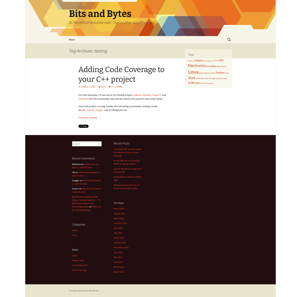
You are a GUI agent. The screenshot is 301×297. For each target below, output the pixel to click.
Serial (227, 73)
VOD (205, 83)
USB (191, 83)
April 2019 (118, 228)
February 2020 (120, 223)
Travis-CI (157, 94)
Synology (212, 78)
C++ (112, 86)
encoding (211, 66)
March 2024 (119, 208)
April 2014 (118, 262)
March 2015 (119, 237)
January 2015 (120, 242)
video (197, 82)
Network (208, 73)
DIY (221, 60)
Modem (201, 73)
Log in (75, 255)
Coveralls (83, 98)
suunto (206, 78)
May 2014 (118, 257)
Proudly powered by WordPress (84, 290)
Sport (74, 230)
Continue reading (89, 117)
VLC (202, 83)
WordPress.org (79, 270)
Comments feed (79, 265)
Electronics (197, 65)
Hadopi (218, 66)
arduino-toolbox (142, 94)
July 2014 (118, 252)
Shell (191, 78)
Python (220, 72)
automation (208, 61)
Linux (193, 72)
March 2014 (119, 267)
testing (119, 86)
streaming (199, 78)
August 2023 (119, 213)
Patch (213, 73)
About (72, 39)
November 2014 (121, 247)
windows (210, 83)
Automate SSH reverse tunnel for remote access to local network (127, 152)
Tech (103, 86)
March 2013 (119, 271)
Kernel (224, 66)
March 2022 (119, 218)
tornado (224, 78)
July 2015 (118, 233)
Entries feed (78, 260)
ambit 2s (191, 61)
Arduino (199, 60)
